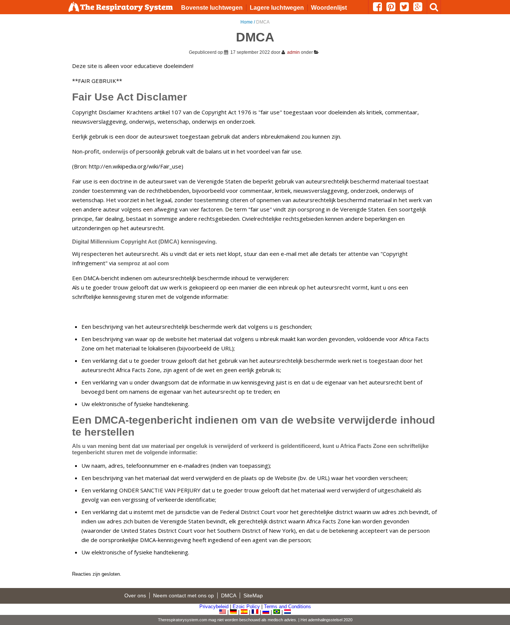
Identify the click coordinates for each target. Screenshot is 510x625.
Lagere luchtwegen (277, 7)
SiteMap (253, 595)
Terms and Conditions (287, 606)
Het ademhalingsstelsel (321, 620)
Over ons (135, 595)
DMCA (228, 595)
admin (293, 52)
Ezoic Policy (246, 606)
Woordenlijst (329, 7)
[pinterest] (393, 9)
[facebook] (379, 9)
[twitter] (406, 9)
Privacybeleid (213, 606)
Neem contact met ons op (183, 595)
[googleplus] (420, 9)
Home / (248, 22)
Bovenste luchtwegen (212, 7)
